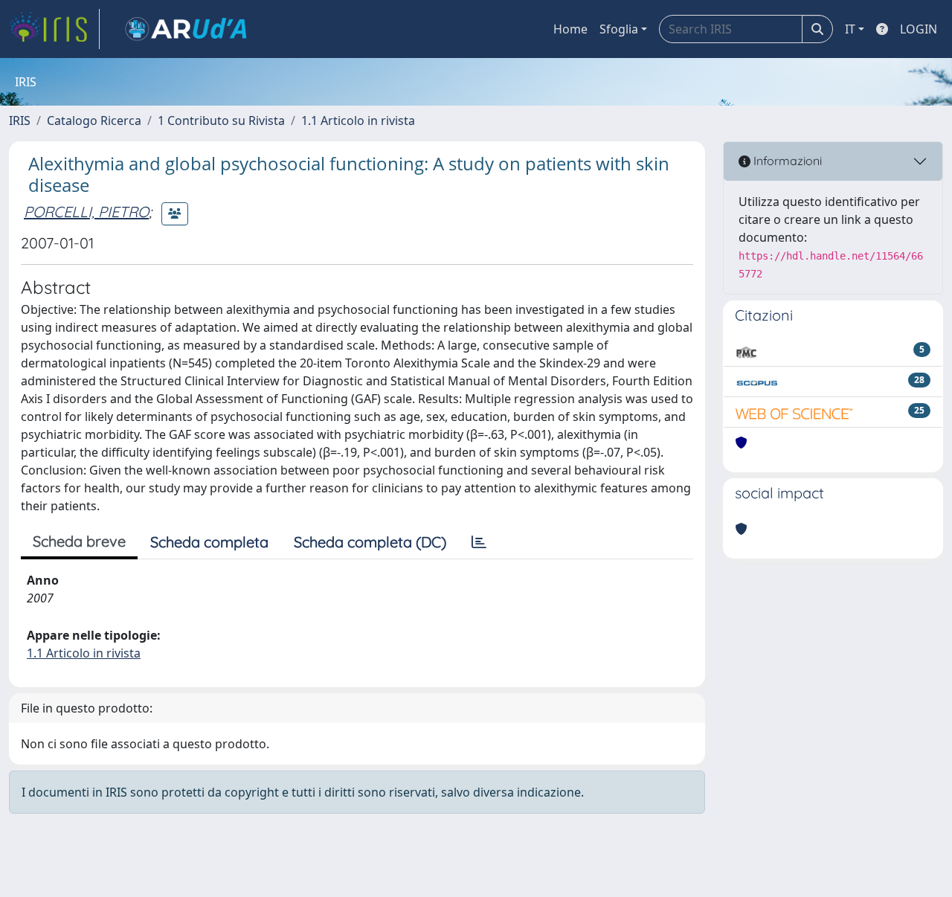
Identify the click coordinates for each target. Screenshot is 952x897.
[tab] (479, 542)
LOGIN (918, 29)
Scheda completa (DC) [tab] (370, 542)
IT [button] (850, 29)
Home (570, 29)
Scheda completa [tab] (209, 542)
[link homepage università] (186, 29)
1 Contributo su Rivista (221, 120)
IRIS (19, 120)
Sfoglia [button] (618, 29)
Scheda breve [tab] (79, 541)
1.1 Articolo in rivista (358, 120)
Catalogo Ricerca (94, 120)
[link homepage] (54, 29)
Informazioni (786, 160)
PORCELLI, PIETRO (86, 211)
